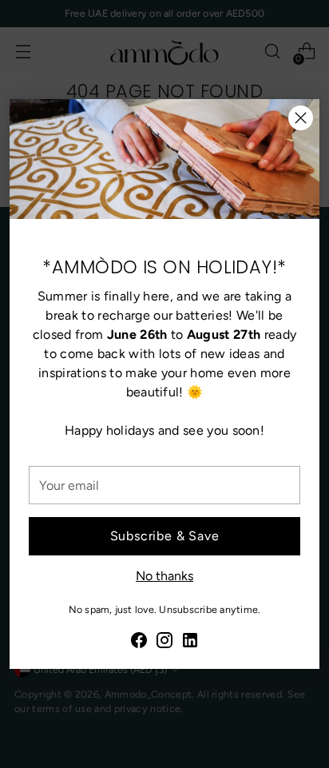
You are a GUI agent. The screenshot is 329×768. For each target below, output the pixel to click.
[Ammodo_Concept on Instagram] (164, 643)
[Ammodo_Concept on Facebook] (139, 643)
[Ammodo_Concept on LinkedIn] (190, 643)
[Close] (300, 117)
